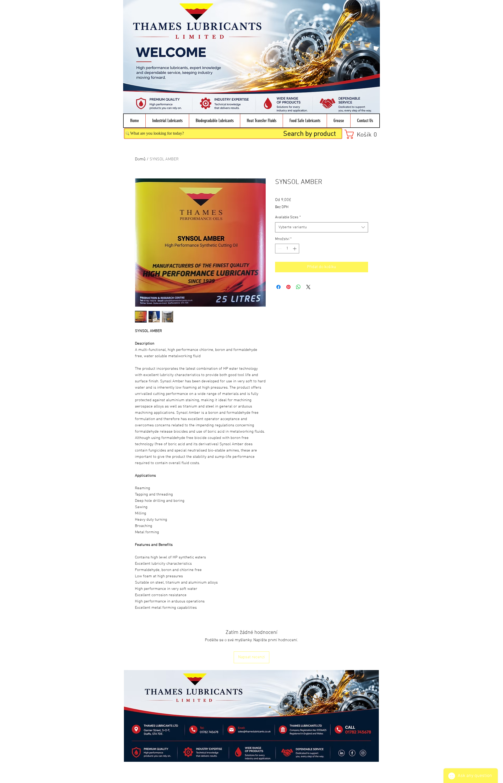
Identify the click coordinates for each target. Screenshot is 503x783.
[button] (167, 120)
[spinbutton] (287, 248)
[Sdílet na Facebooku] (278, 287)
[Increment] (295, 248)
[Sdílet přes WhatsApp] (298, 287)
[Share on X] (308, 287)
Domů (140, 159)
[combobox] (321, 227)
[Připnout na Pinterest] (288, 287)
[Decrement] (279, 248)
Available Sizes (288, 217)
